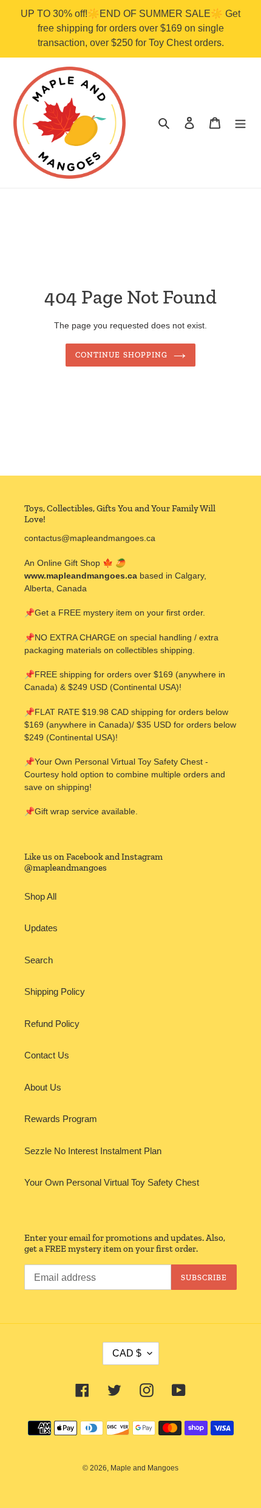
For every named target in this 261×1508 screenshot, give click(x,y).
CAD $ (126, 1353)
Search (38, 960)
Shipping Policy (54, 991)
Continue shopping (121, 354)
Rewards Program (60, 1119)
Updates (41, 928)
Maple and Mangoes (144, 1468)
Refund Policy (52, 1023)
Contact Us (46, 1055)
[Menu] (240, 123)
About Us (42, 1087)
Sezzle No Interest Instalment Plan (92, 1151)
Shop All (40, 896)
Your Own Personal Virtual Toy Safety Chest (111, 1182)
